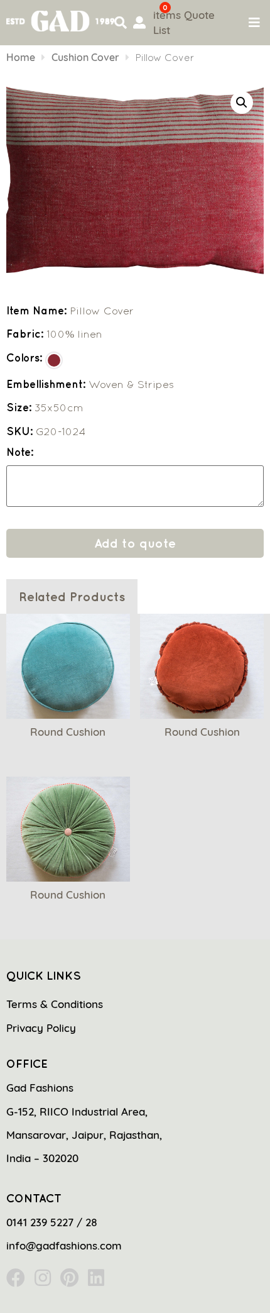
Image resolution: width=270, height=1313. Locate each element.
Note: (19, 452)
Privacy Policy (41, 1027)
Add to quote (135, 543)
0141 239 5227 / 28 (51, 1222)
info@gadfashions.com (64, 1245)
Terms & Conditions (54, 1004)
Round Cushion (67, 731)
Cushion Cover (85, 57)
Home (20, 57)
